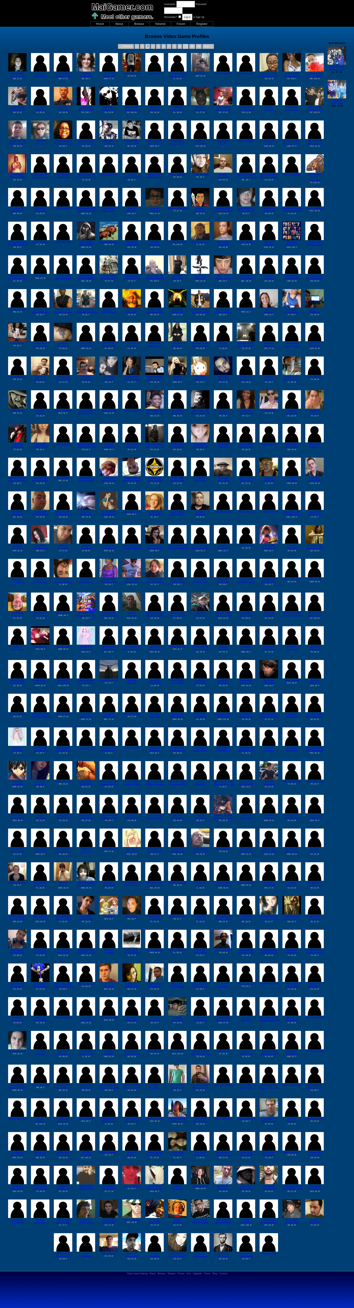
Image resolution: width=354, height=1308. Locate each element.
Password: (201, 4)
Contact (223, 1273)
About (119, 23)
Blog (214, 1273)
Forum (181, 23)
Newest (160, 23)
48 (192, 46)
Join (188, 1273)
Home (100, 23)
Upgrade (197, 1273)
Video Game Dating (137, 1273)
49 (198, 46)
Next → (208, 46)
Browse (139, 23)
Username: (170, 4)
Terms (207, 1273)
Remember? (170, 17)
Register (201, 23)
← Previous (126, 46)
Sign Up (200, 17)
